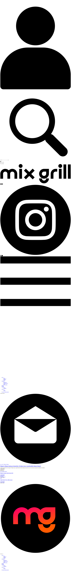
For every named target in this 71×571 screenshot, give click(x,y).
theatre (3, 385)
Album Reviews (6, 383)
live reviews (5, 382)
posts (2, 377)
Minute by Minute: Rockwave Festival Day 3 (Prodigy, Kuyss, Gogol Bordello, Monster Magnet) (20, 466)
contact (4, 390)
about (2, 389)
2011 (2, 464)
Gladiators (5, 388)
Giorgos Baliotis (2, 474)
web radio (2, 162)
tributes (5, 379)
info (4, 567)
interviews (5, 556)
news (4, 381)
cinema (3, 386)
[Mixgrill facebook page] (1, 184)
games (4, 387)
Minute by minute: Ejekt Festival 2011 (6, 473)
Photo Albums (5, 384)
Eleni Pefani (1, 476)
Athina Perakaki (2, 475)
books (4, 380)
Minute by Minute (6, 464)
